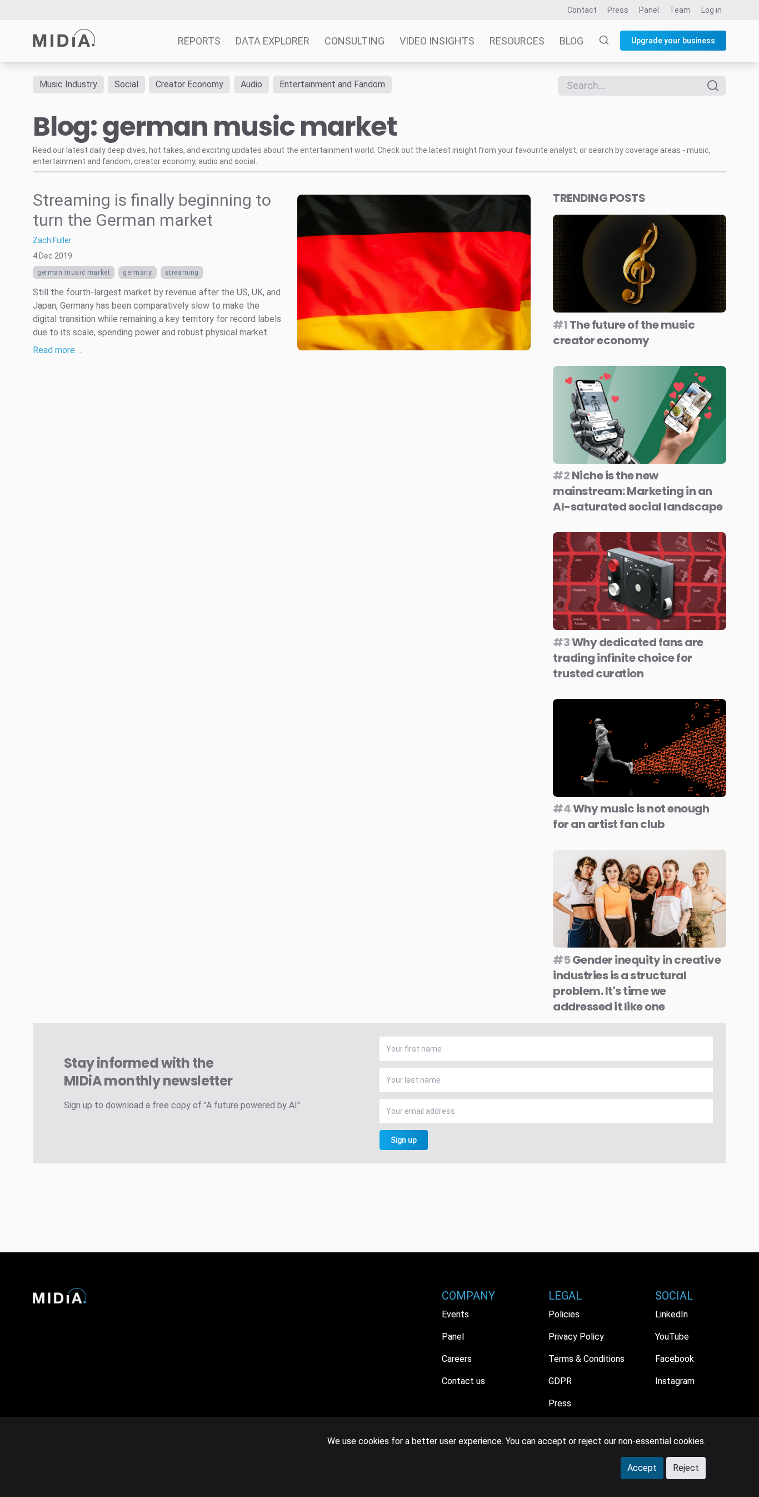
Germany (137, 272)
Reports (199, 41)
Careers (457, 1359)
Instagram (675, 1381)
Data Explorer (272, 41)
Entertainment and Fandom (332, 84)
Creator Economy (189, 84)
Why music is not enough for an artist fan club (631, 816)
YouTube (672, 1336)
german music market (73, 272)
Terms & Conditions (586, 1359)
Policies (564, 1314)
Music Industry (68, 84)
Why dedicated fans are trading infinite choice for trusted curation (628, 658)
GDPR (560, 1381)
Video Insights (437, 41)
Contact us (463, 1381)
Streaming (182, 272)
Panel (649, 10)
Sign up (404, 1140)
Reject (686, 1468)
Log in (711, 10)
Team (680, 10)
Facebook (674, 1359)
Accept (642, 1468)
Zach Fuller (52, 240)
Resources (517, 41)
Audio (251, 84)
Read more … (58, 350)
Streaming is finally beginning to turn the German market (152, 210)
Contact (582, 10)
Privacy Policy (576, 1336)
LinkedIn (671, 1314)
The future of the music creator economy (624, 332)
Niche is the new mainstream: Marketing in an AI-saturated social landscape (638, 491)
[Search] (597, 41)
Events (455, 1314)
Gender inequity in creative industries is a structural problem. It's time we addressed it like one (637, 983)
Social (126, 84)
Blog (571, 41)
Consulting (354, 41)
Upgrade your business (673, 40)
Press (617, 10)
